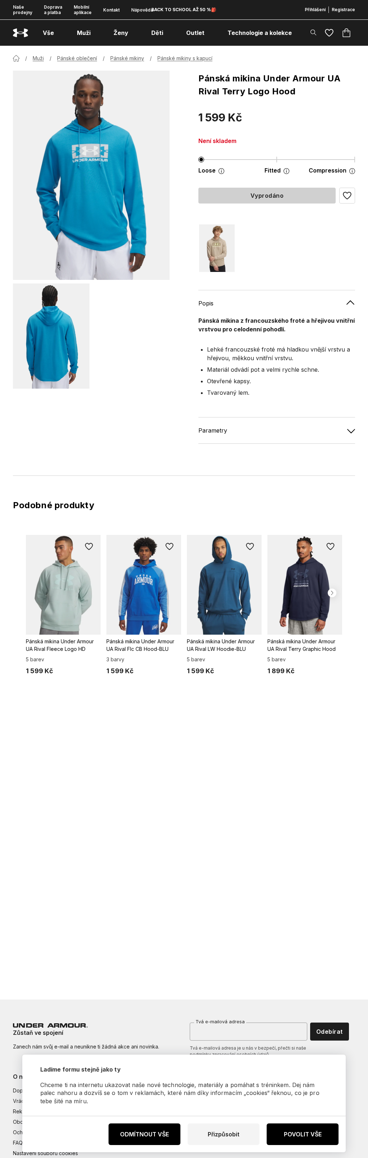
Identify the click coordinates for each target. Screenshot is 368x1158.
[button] (347, 196)
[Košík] (346, 32)
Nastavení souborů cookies (45, 1153)
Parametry (212, 430)
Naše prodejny (22, 9)
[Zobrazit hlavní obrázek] (91, 175)
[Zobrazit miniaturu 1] (51, 336)
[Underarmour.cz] (20, 32)
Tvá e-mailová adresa (220, 1021)
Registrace (343, 9)
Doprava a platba (53, 9)
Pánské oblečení (77, 58)
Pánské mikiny (127, 58)
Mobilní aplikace (83, 9)
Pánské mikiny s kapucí (184, 58)
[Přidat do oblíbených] (89, 546)
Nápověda (142, 10)
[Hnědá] (216, 248)
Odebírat (329, 1031)
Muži (38, 58)
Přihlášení (315, 9)
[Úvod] (16, 58)
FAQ (18, 1143)
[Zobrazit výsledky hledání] (313, 32)
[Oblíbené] (329, 32)
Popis (205, 303)
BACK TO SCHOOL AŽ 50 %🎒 (183, 9)
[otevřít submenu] (60, 32)
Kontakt (111, 10)
